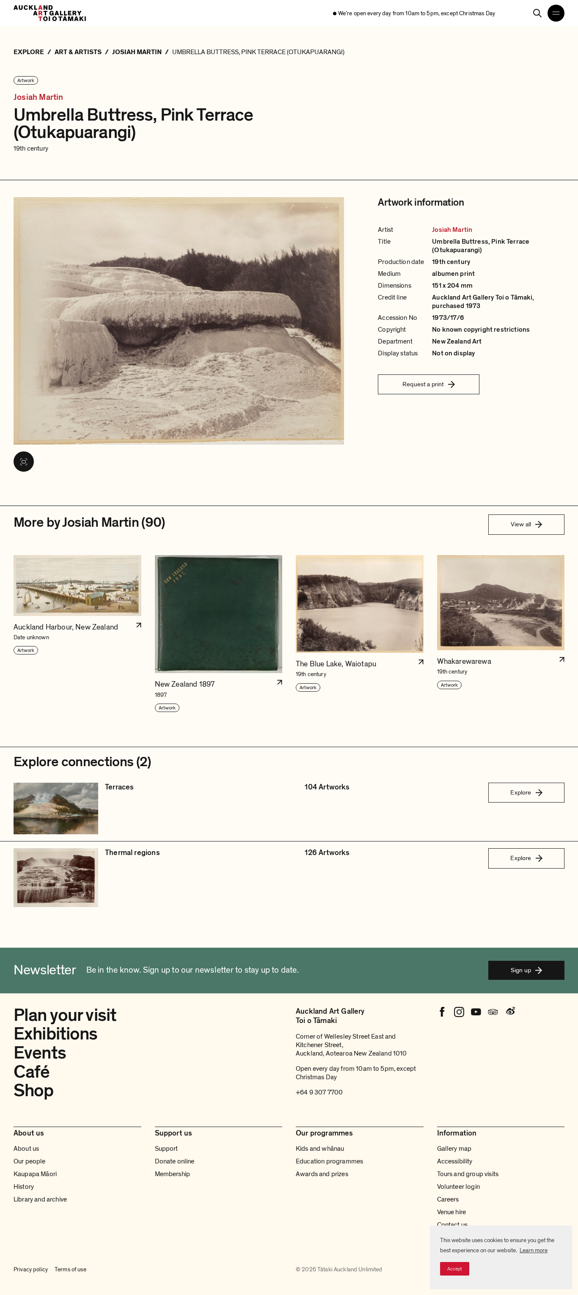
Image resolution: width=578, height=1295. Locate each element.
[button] (77, 634)
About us (26, 1148)
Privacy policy (31, 1269)
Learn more (534, 1250)
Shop (34, 1090)
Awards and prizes (322, 1174)
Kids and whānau (320, 1148)
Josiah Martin (38, 97)
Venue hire (451, 1212)
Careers (448, 1199)
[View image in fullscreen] (24, 461)
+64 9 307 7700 (319, 1092)
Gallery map (454, 1148)
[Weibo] (510, 1012)
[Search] (537, 13)
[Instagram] (459, 1012)
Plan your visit (65, 1015)
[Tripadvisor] (493, 1012)
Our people (30, 1161)
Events (40, 1053)
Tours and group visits (468, 1174)
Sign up (521, 970)
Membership (172, 1174)
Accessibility (455, 1161)
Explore (520, 792)
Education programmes (329, 1161)
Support (166, 1148)
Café (32, 1072)
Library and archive (40, 1199)
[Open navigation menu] (556, 13)
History (24, 1186)
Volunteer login (458, 1186)
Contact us (452, 1224)
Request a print (423, 384)
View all (521, 524)
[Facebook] (442, 1012)
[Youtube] (476, 1012)
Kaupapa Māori (35, 1174)
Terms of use (70, 1269)
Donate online (175, 1161)
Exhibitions (56, 1034)
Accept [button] (454, 1268)
